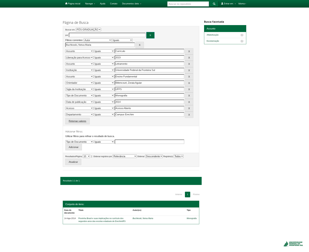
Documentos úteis (131, 3)
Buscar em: (70, 30)
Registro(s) (168, 156)
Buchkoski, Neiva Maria (143, 218)
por (66, 35)
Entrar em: (228, 3)
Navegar (89, 3)
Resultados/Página (73, 156)
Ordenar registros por (102, 156)
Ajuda (102, 3)
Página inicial (73, 3)
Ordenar (141, 156)
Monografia (192, 218)
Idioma (241, 3)
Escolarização (213, 41)
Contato (113, 3)
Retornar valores (77, 121)
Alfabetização (213, 35)
